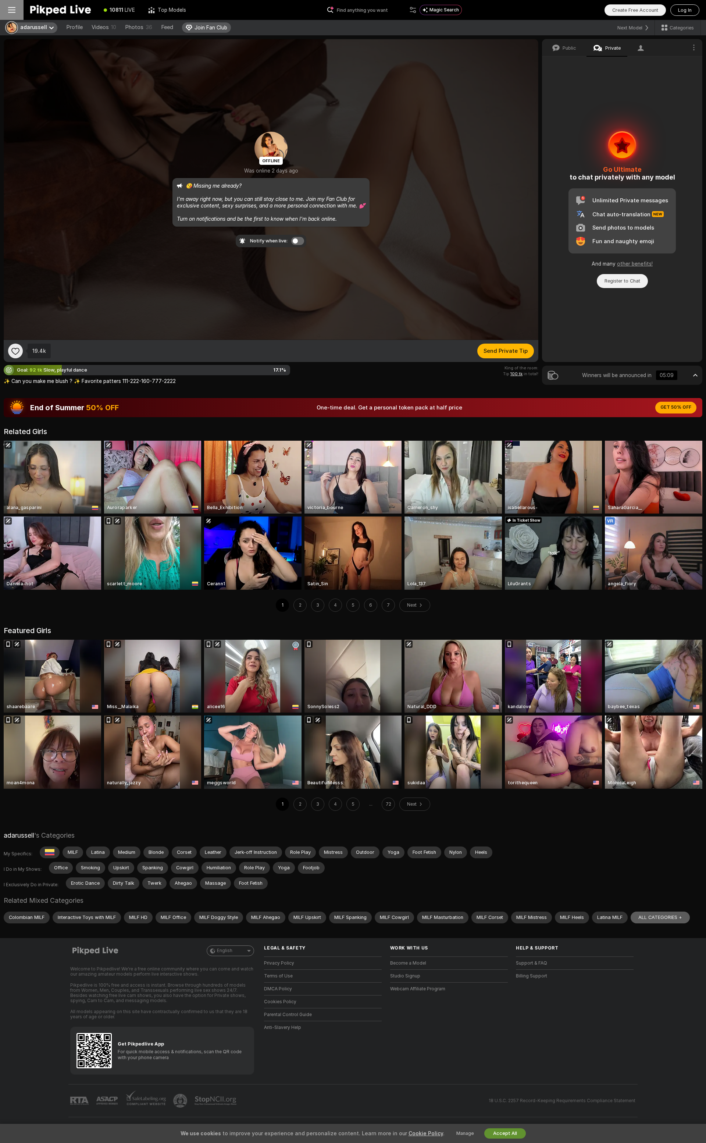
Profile (74, 27)
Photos (138, 27)
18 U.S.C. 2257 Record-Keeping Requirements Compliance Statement (562, 1100)
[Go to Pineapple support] (181, 1101)
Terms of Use (278, 976)
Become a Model (408, 963)
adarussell (19, 835)
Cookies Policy (280, 1001)
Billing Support (531, 976)
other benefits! (635, 264)
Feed (167, 27)
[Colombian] (50, 852)
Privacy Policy (279, 963)
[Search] (413, 10)
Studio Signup (405, 976)
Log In (685, 10)
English (224, 950)
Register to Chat (622, 281)
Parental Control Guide (288, 1014)
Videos (104, 27)
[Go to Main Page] (60, 10)
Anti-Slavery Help (282, 1027)
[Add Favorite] (15, 351)
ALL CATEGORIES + (660, 917)
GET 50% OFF (675, 407)
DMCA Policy (278, 988)
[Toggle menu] (12, 10)
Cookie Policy (426, 1133)
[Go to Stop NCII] (216, 1100)
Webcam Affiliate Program (417, 988)
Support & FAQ (531, 963)
